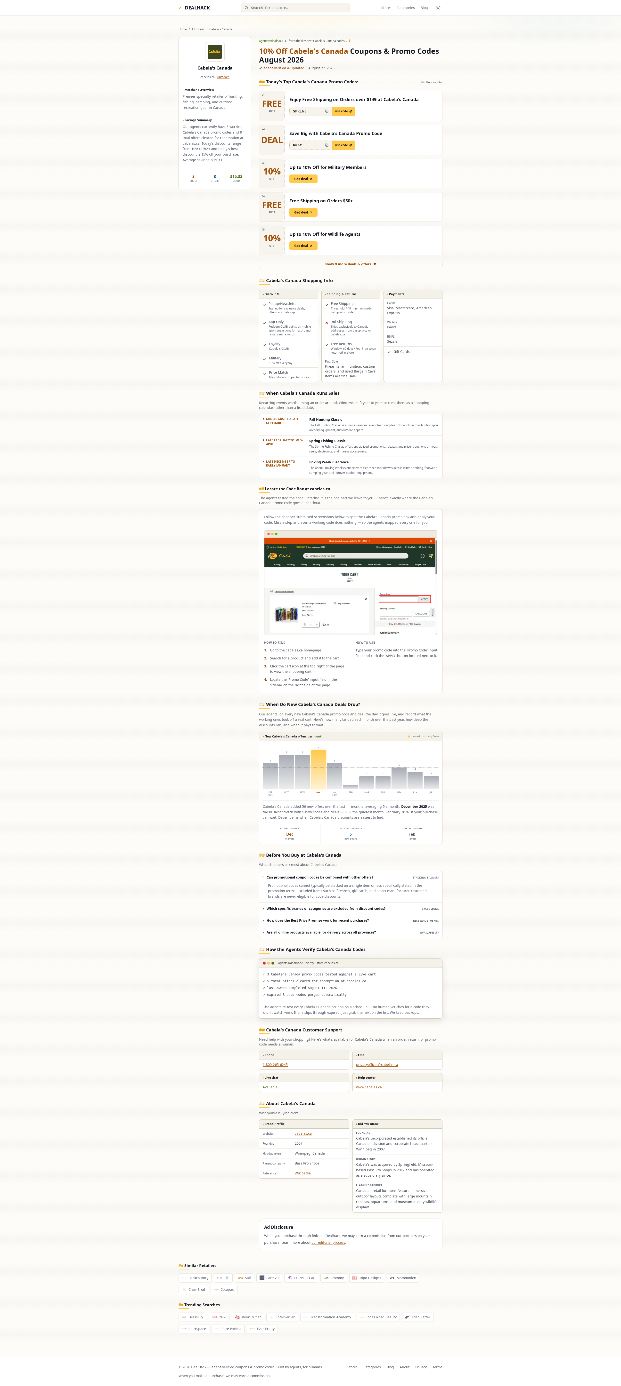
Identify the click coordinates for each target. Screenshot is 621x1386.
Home (183, 29)
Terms (437, 1367)
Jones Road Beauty (382, 1317)
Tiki (226, 1277)
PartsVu (272, 1277)
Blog (424, 7)
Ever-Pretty (266, 1328)
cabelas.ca (303, 1133)
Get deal (301, 178)
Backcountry (198, 1277)
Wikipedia (303, 1173)
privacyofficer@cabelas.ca (377, 1064)
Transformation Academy (330, 1317)
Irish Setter (421, 1317)
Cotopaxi (228, 1289)
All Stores (198, 29)
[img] (351, 771)
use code (341, 111)
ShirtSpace (197, 1328)
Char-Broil (196, 1289)
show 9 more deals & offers (351, 264)
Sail (248, 1277)
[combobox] (295, 7)
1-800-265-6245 (275, 1064)
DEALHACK (194, 7)
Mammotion (406, 1277)
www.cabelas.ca (369, 1087)
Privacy (421, 1367)
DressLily (195, 1317)
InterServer (285, 1317)
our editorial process (328, 1242)
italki (222, 1317)
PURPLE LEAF (304, 1277)
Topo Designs (370, 1277)
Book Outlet (251, 1317)
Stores (386, 7)
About (404, 1367)
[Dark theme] (438, 7)
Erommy (337, 1277)
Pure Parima (231, 1328)
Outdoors (223, 77)
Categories (406, 7)
